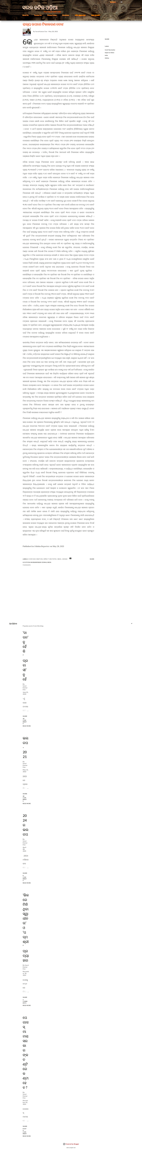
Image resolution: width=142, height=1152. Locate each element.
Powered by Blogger (72, 1144)
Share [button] (107, 39)
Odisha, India (46, 562)
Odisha (107, 58)
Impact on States (109, 52)
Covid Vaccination (110, 50)
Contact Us (38, 15)
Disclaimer (65, 15)
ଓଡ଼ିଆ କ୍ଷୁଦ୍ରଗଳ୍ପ (80, 15)
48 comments (25, 798)
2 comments (25, 1001)
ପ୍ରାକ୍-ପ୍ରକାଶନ (95, 15)
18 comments (25, 721)
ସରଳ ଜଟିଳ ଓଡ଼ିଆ (40, 7)
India (106, 55)
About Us (25, 15)
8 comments (25, 878)
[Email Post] (70, 559)
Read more (27, 726)
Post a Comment (25, 1131)
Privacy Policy (52, 15)
